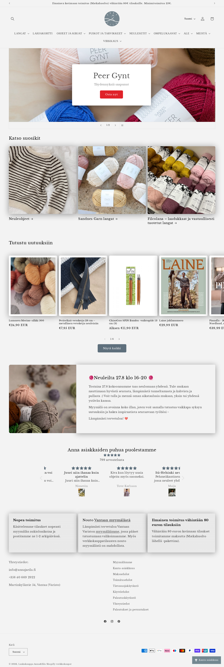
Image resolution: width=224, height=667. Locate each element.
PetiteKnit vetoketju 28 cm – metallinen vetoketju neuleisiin (78, 322)
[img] (112, 455)
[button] (13, 19)
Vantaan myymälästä (112, 520)
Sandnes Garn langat (96, 219)
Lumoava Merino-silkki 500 (26, 320)
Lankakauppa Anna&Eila (32, 664)
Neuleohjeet (19, 219)
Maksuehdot (121, 574)
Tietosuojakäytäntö (126, 585)
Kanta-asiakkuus (124, 568)
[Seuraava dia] (115, 125)
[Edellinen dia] (101, 125)
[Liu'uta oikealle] (119, 339)
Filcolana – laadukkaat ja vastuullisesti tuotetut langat (181, 221)
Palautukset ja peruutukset (131, 609)
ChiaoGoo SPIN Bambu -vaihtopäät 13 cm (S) (133, 322)
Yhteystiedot (121, 603)
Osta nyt (112, 94)
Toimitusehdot (122, 580)
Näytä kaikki (112, 348)
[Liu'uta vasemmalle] (104, 339)
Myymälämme (122, 562)
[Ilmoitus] (214, 3)
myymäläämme (107, 531)
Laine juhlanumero (171, 320)
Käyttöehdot (121, 591)
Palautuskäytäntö (124, 597)
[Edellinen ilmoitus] (9, 3)
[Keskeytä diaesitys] (123, 125)
